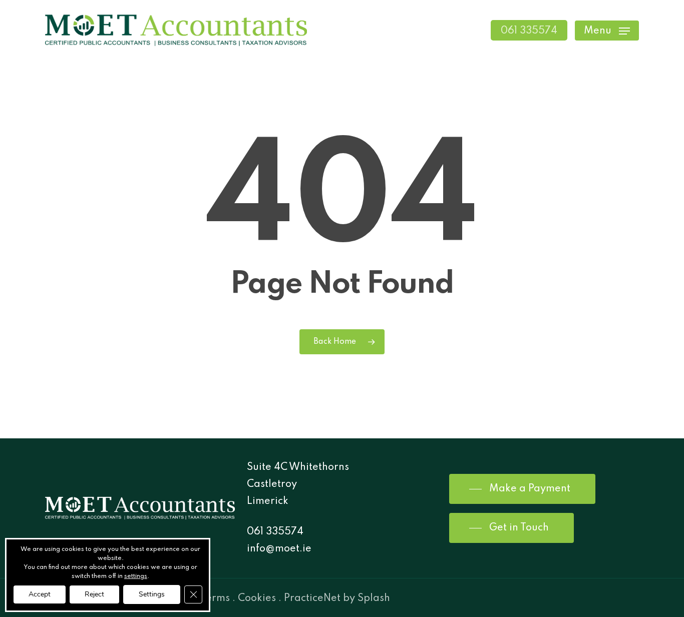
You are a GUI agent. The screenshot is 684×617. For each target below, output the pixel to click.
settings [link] (135, 576)
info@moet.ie (279, 549)
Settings (152, 594)
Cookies (257, 598)
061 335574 (275, 532)
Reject (94, 594)
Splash (374, 598)
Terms (215, 598)
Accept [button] (40, 594)
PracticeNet (312, 598)
